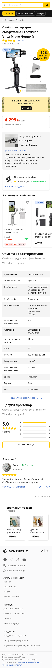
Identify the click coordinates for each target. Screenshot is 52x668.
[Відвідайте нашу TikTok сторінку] (18, 559)
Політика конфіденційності (13, 657)
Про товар (9, 13)
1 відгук (20, 40)
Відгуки (40, 13)
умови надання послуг (12, 665)
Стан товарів (9, 586)
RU (47, 550)
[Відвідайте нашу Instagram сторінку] (11, 559)
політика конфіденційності (27, 662)
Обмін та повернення (14, 613)
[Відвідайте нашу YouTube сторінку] (24, 559)
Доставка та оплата (13, 608)
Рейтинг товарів (11, 596)
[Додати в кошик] (26, 238)
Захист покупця (11, 623)
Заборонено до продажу (15, 640)
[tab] (8, 13)
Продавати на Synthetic (14, 635)
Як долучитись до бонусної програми (21, 645)
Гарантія (7, 618)
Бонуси (6, 591)
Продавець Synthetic (26, 177)
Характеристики (26, 13)
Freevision (15, 20)
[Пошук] (47, 5)
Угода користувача (29, 654)
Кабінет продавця (16, 570)
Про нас (7, 581)
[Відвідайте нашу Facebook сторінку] (5, 559)
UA (42, 550)
